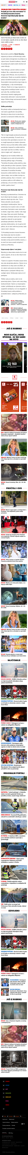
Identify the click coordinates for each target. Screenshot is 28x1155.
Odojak (16, 318)
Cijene (21, 318)
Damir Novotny (5, 318)
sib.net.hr (13, 1142)
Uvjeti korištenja (6, 1122)
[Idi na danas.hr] (13, 1)
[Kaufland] (14, 377)
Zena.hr (7, 1137)
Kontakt (13, 1125)
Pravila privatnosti (6, 1125)
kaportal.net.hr (19, 1142)
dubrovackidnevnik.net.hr (7, 1145)
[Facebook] (2, 49)
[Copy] (11, 49)
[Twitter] (4, 49)
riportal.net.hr (14, 1144)
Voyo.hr (11, 1137)
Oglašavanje (11, 1119)
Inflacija (11, 318)
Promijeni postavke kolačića (9, 1128)
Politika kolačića (14, 1122)
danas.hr (17, 44)
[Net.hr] (11, 1133)
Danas (8, 1081)
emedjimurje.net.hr (6, 1142)
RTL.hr (3, 1137)
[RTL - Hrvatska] (4, 1133)
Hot (7, 1089)
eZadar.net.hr (17, 1145)
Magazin (8, 1093)
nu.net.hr (23, 1145)
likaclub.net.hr (5, 1147)
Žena (7, 1101)
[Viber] (9, 49)
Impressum (5, 1119)
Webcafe (8, 1097)
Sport (7, 1085)
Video (7, 1105)
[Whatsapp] (7, 49)
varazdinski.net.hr (6, 1144)
